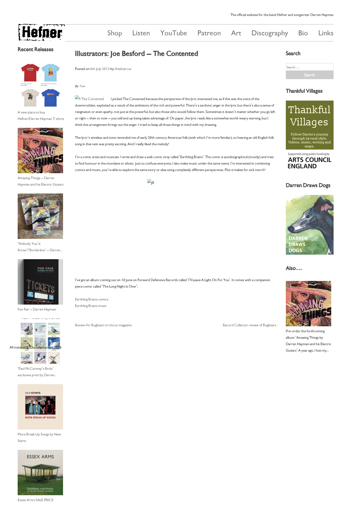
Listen (141, 32)
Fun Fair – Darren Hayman (37, 308)
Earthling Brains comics (91, 298)
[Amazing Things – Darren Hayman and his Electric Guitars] (40, 150)
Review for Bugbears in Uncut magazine (103, 324)
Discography (269, 32)
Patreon (209, 32)
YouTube (173, 32)
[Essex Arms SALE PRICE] (40, 472)
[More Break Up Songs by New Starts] (40, 406)
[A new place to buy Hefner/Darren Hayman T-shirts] (40, 84)
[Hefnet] (41, 39)
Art (236, 32)
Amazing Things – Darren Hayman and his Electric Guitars (41, 181)
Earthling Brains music (91, 305)
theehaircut (123, 68)
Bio (303, 32)
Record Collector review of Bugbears (249, 324)
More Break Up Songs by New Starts (39, 437)
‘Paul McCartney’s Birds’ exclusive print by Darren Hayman (36, 371)
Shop (114, 32)
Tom (82, 85)
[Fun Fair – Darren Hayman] (40, 282)
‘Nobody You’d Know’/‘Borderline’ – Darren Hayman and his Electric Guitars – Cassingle (41, 247)
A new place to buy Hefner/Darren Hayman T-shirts (41, 115)
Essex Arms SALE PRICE (35, 499)
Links (326, 32)
